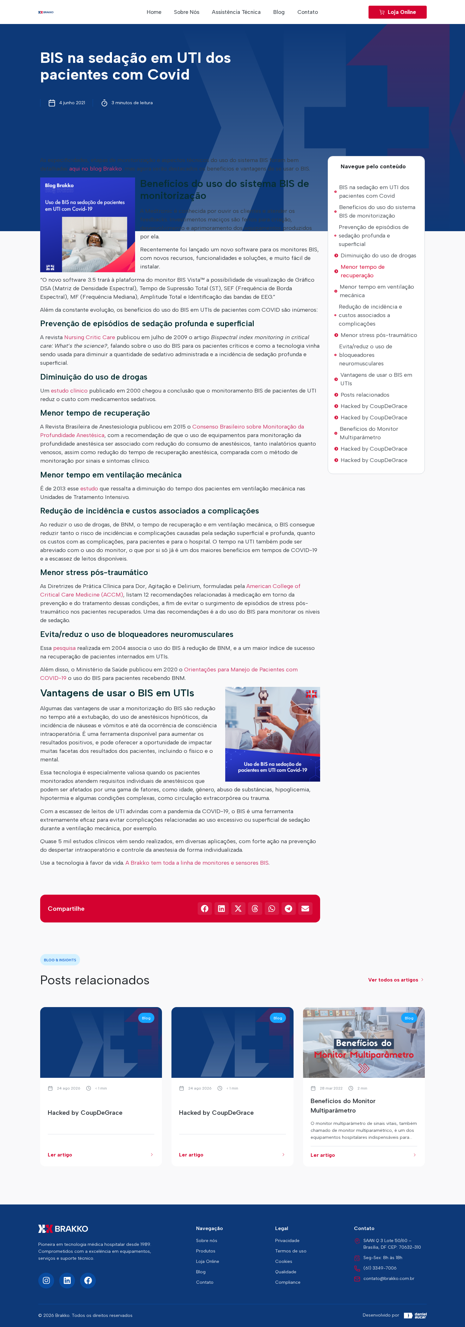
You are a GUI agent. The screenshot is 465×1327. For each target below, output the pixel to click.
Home (154, 12)
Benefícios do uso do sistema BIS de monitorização (377, 211)
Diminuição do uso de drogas (378, 255)
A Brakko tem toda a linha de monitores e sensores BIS (197, 862)
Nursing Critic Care (89, 337)
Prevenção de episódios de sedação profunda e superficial (374, 236)
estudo (89, 488)
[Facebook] (88, 1280)
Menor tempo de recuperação (363, 271)
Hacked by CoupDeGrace (374, 406)
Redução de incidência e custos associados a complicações (370, 315)
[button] (415, 166)
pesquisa (64, 648)
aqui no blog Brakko (95, 168)
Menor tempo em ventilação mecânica (377, 291)
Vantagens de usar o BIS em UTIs (376, 379)
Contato (307, 12)
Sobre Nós (186, 12)
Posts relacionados (365, 394)
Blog (279, 12)
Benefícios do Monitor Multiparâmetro (369, 433)
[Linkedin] (67, 1280)
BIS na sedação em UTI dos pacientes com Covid (374, 191)
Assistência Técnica (236, 12)
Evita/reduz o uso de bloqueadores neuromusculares (365, 355)
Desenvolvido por (381, 1315)
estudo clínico (69, 390)
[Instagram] (46, 1280)
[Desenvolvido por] (415, 1315)
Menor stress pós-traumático (379, 335)
